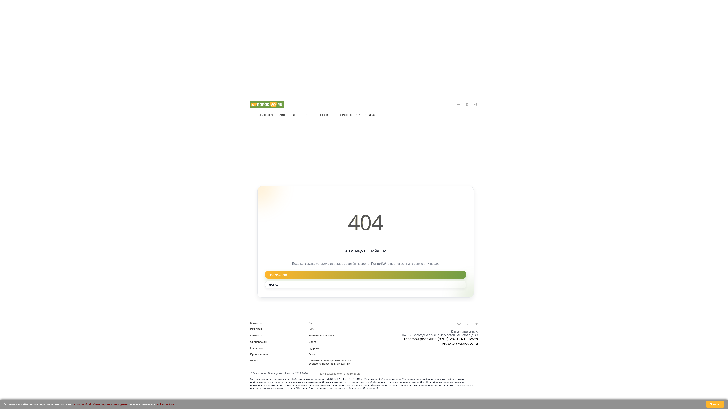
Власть (254, 360)
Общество (266, 114)
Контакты (256, 323)
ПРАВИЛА (256, 329)
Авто (282, 114)
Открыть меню (252, 116)
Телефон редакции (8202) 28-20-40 (434, 339)
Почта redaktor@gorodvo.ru (460, 341)
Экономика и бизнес (321, 335)
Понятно (715, 404)
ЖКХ (294, 114)
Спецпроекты (258, 341)
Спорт (307, 114)
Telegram (475, 104)
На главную (278, 274)
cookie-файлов (165, 404)
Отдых (370, 114)
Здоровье (324, 114)
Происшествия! (348, 114)
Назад (273, 284)
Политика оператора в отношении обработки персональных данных (330, 362)
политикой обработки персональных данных (101, 404)
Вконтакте (458, 104)
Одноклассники (467, 104)
